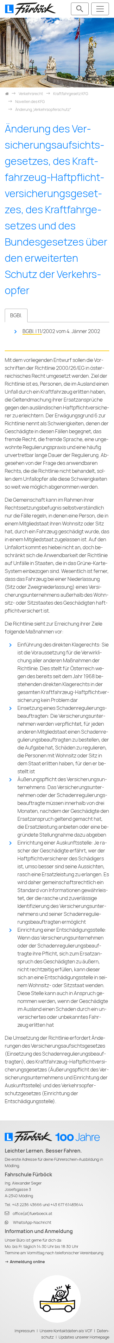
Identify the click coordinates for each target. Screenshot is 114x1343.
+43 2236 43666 (27, 1204)
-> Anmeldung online (25, 1261)
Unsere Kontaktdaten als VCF (66, 1330)
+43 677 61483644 (66, 1204)
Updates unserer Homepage (84, 1337)
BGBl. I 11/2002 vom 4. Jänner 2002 (61, 331)
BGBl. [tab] (16, 315)
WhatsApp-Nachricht (32, 1222)
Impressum (25, 1330)
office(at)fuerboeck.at (32, 1213)
